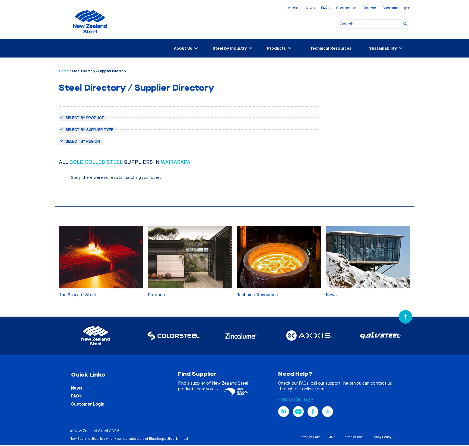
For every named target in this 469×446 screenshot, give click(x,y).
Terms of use (353, 437)
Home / (65, 71)
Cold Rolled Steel (96, 162)
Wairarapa (175, 162)
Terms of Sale (309, 437)
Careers (369, 8)
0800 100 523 (295, 399)
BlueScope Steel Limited (168, 439)
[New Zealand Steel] (90, 36)
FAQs (325, 8)
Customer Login (396, 8)
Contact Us (346, 8)
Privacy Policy (380, 437)
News (310, 8)
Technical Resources (330, 48)
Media (292, 8)
